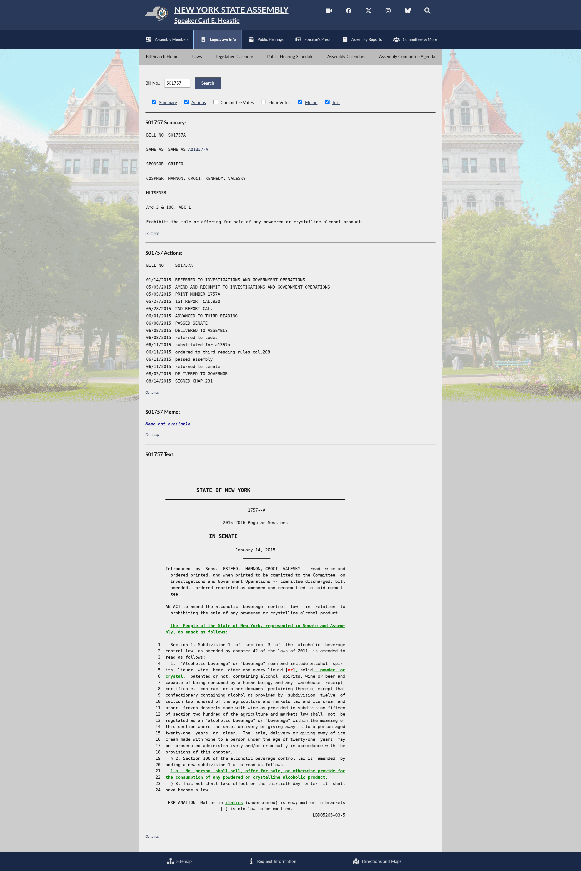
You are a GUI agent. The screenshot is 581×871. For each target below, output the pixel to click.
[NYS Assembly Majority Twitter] (368, 11)
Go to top (152, 233)
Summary (168, 102)
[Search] (427, 11)
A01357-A (198, 149)
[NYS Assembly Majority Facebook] (349, 11)
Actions (198, 102)
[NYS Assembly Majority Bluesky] (408, 11)
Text (336, 102)
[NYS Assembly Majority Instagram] (388, 11)
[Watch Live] (329, 11)
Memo (311, 102)
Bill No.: (152, 83)
